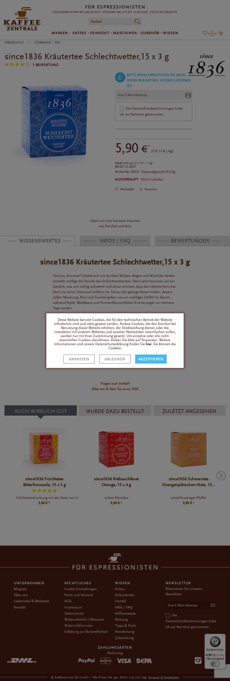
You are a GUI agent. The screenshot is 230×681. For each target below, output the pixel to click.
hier (148, 344)
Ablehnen (114, 359)
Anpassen (79, 359)
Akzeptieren (151, 359)
